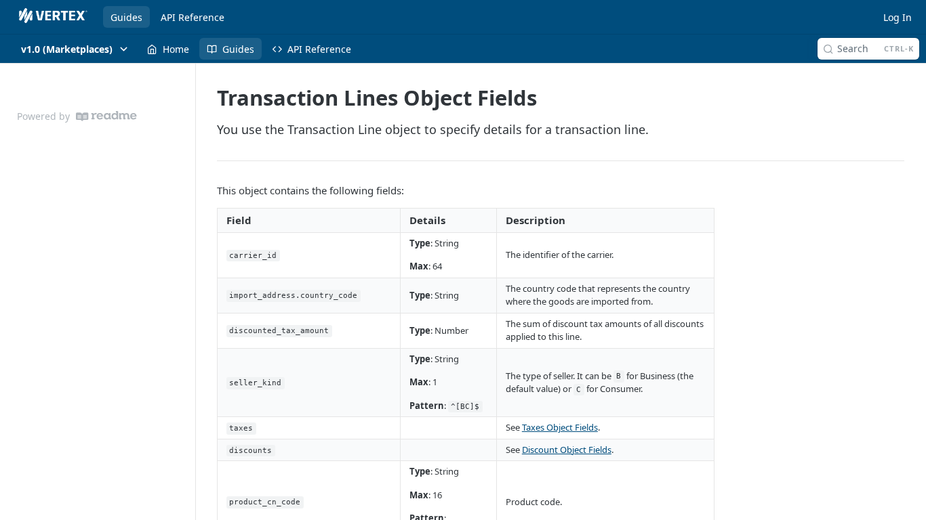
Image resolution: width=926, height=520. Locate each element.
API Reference (192, 17)
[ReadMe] (106, 116)
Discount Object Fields (566, 449)
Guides (126, 17)
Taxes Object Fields (560, 427)
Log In (897, 17)
